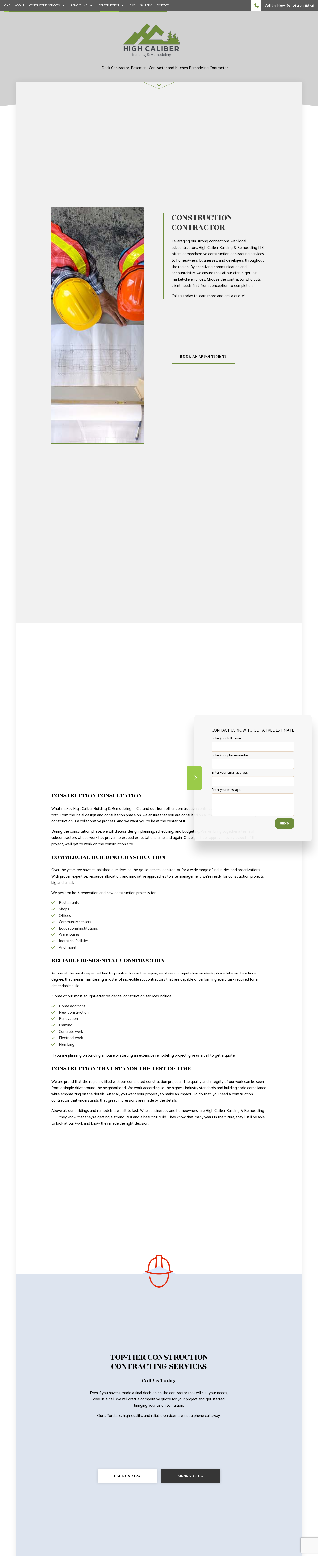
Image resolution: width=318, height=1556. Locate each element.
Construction (109, 5)
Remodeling (79, 5)
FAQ (132, 5)
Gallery (146, 5)
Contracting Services (44, 5)
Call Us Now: (289, 6)
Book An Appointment (203, 356)
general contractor (164, 870)
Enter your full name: (226, 738)
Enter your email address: (230, 773)
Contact (163, 5)
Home (6, 5)
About (19, 5)
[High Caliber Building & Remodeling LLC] (152, 39)
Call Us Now (127, 1476)
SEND (284, 823)
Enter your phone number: (230, 755)
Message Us (190, 1476)
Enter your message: (226, 790)
